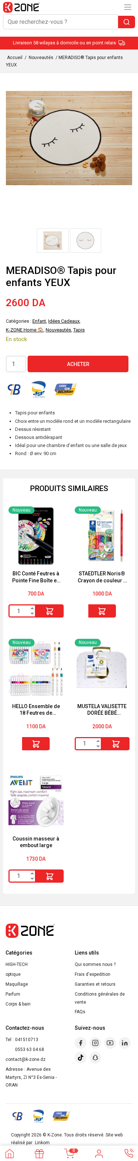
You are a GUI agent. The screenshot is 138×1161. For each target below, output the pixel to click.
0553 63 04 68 (29, 1049)
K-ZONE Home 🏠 (24, 330)
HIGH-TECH (17, 964)
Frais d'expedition (92, 974)
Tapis (79, 330)
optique (13, 974)
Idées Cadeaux (63, 321)
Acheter (78, 364)
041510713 (26, 1039)
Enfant (39, 321)
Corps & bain (18, 1004)
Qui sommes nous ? (95, 964)
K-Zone (54, 1135)
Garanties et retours (95, 984)
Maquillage (17, 984)
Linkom (42, 1142)
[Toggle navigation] (127, 7)
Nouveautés (41, 57)
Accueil (14, 57)
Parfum (13, 994)
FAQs (80, 1011)
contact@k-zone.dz (26, 1059)
